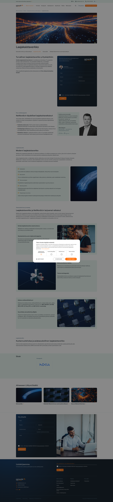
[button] (40, 259)
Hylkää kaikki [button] (58, 259)
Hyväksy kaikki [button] (71, 259)
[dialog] (56, 251)
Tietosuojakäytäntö (45, 248)
